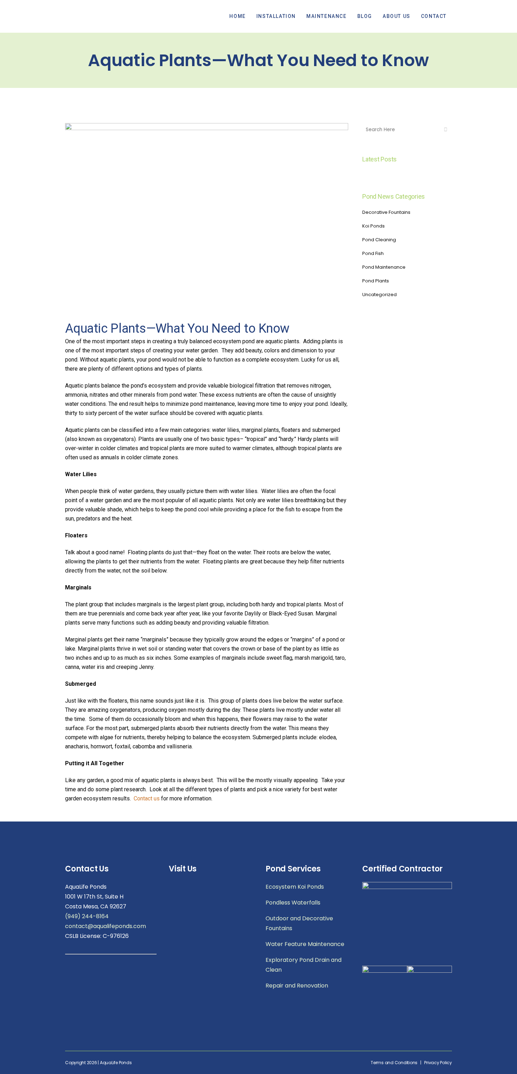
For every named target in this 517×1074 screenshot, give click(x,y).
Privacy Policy (438, 1063)
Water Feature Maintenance (305, 944)
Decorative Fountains (386, 212)
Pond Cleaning (379, 239)
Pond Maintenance (384, 267)
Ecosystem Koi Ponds (295, 887)
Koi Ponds (373, 226)
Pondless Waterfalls (293, 903)
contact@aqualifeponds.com (105, 926)
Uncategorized (379, 294)
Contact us (147, 798)
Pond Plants (375, 280)
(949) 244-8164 (87, 916)
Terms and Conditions (394, 1063)
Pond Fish (373, 253)
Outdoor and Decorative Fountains (299, 923)
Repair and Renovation (297, 986)
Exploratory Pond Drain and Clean (304, 965)
